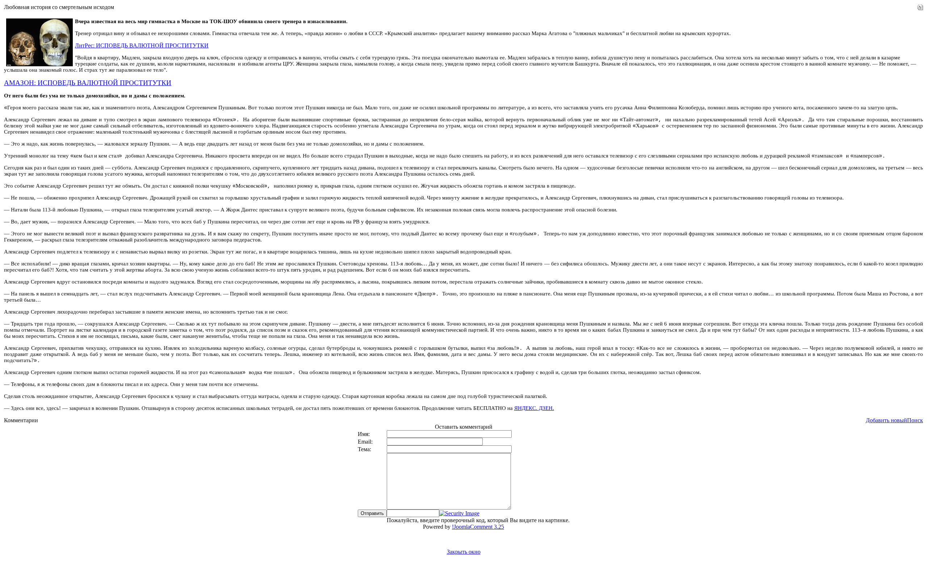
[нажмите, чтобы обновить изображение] (459, 513)
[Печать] (920, 5)
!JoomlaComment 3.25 (478, 527)
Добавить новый (886, 420)
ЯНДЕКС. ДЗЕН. (534, 408)
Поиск (915, 420)
